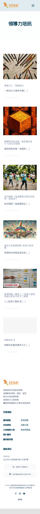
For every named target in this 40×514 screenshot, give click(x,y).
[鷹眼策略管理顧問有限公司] (11, 3)
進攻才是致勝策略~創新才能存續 (19, 246)
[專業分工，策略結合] (20, 66)
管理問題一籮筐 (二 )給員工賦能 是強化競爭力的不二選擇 (19, 295)
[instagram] (20, 494)
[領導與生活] (20, 325)
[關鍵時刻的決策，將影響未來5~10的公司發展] (20, 121)
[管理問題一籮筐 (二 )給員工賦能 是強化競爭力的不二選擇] (20, 278)
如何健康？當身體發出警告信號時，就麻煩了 (19, 197)
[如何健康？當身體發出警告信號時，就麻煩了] (20, 177)
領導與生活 (9, 340)
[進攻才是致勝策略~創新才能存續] (20, 229)
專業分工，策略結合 (14, 85)
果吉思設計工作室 (23, 488)
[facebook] (16, 494)
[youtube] (24, 494)
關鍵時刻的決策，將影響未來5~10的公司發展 (18, 142)
